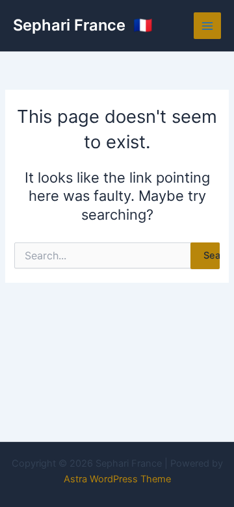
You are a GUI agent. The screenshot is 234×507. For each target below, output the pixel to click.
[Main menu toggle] (207, 26)
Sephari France (71, 25)
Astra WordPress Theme (117, 479)
